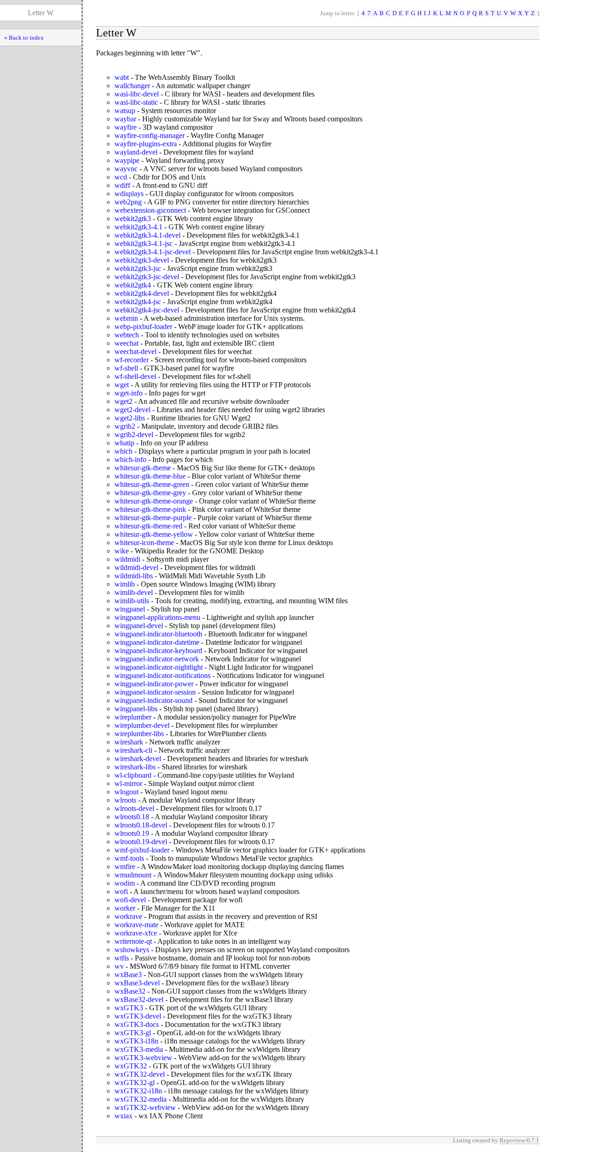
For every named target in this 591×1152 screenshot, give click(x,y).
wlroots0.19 (132, 833)
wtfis (122, 958)
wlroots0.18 (132, 817)
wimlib (125, 584)
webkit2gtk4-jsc (138, 302)
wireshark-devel (138, 758)
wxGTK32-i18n (138, 1091)
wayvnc (126, 169)
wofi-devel (130, 900)
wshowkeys (132, 950)
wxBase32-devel (139, 999)
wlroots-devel (134, 808)
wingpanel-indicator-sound (154, 700)
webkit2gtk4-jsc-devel (147, 310)
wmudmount (133, 875)
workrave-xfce (136, 933)
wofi (121, 891)
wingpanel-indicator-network (157, 659)
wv (119, 966)
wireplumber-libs (139, 734)
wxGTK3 (129, 1008)
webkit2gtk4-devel (142, 293)
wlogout (127, 792)
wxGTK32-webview (145, 1107)
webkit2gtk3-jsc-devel (147, 277)
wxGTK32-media (141, 1099)
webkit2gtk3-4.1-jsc (144, 243)
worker (125, 908)
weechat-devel (136, 351)
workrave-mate (136, 925)
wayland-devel (136, 152)
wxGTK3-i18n (136, 1041)
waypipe (127, 160)
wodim (125, 883)
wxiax (124, 1116)
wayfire (126, 127)
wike (122, 551)
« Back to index (24, 37)
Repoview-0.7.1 (519, 1140)
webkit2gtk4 (133, 285)
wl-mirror (128, 783)
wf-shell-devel (135, 376)
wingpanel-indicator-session (155, 692)
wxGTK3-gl (133, 1033)
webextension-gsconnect (150, 210)
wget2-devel (133, 410)
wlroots (125, 800)
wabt (122, 77)
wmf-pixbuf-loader (142, 850)
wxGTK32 (131, 1066)
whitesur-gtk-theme (143, 468)
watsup (125, 110)
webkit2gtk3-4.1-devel (148, 235)
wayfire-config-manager (150, 135)
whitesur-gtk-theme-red (148, 526)
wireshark (129, 742)
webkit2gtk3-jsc (138, 268)
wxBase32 (130, 991)
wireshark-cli (133, 750)
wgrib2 (125, 426)
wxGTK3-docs (137, 1024)
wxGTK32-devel (140, 1074)
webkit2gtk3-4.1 (139, 227)
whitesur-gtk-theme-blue (150, 476)
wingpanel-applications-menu (157, 617)
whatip (124, 443)
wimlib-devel (134, 592)
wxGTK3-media (139, 1049)
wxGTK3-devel (138, 1016)
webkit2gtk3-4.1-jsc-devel (153, 252)
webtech (127, 335)
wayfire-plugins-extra (146, 144)
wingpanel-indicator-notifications (163, 675)
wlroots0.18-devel (141, 825)
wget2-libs (130, 418)
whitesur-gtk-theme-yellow (154, 534)
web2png (128, 202)
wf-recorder (132, 360)
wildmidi (127, 559)
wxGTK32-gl (135, 1082)
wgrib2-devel (134, 434)
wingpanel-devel (139, 626)
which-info (130, 459)
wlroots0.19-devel (141, 842)
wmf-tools (129, 858)
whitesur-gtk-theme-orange (154, 501)
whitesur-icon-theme (144, 542)
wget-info (129, 393)
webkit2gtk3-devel (142, 260)
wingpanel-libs (136, 709)
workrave (128, 916)
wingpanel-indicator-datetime (157, 642)
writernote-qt (133, 941)
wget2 (124, 401)
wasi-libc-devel (137, 94)
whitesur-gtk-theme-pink (150, 509)
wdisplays (129, 194)
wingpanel (130, 609)
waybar (125, 119)
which (124, 451)
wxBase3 (128, 974)
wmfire (125, 866)
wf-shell (126, 368)
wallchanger (132, 86)
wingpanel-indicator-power (154, 684)
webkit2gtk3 (133, 218)
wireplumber (133, 717)
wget (122, 385)
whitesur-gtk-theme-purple (153, 518)
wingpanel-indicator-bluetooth (158, 634)
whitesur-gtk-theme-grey (150, 493)
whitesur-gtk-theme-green (152, 484)
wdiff (122, 185)
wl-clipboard (133, 775)
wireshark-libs (135, 767)
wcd (121, 177)
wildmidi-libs (134, 576)
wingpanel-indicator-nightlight (159, 667)
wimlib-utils (132, 601)
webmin (126, 318)
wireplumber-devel (142, 725)
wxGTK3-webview (143, 1058)
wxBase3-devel (137, 983)
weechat (127, 343)
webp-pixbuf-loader (143, 326)
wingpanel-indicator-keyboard (158, 650)
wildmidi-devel (136, 567)
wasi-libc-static (136, 102)
